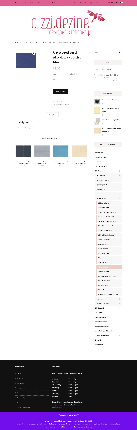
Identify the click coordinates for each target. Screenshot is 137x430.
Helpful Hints (21, 388)
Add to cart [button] (23, 151)
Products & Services (29, 3)
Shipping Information (23, 407)
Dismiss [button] (89, 427)
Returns (19, 403)
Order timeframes (22, 393)
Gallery (75, 3)
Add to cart (61, 91)
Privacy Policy (21, 398)
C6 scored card (64, 104)
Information (65, 3)
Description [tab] (52, 115)
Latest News (54, 3)
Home (17, 3)
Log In (19, 373)
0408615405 (57, 408)
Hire (46, 3)
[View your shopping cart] (121, 2)
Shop (39, 3)
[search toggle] (117, 3)
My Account (94, 3)
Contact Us (83, 3)
